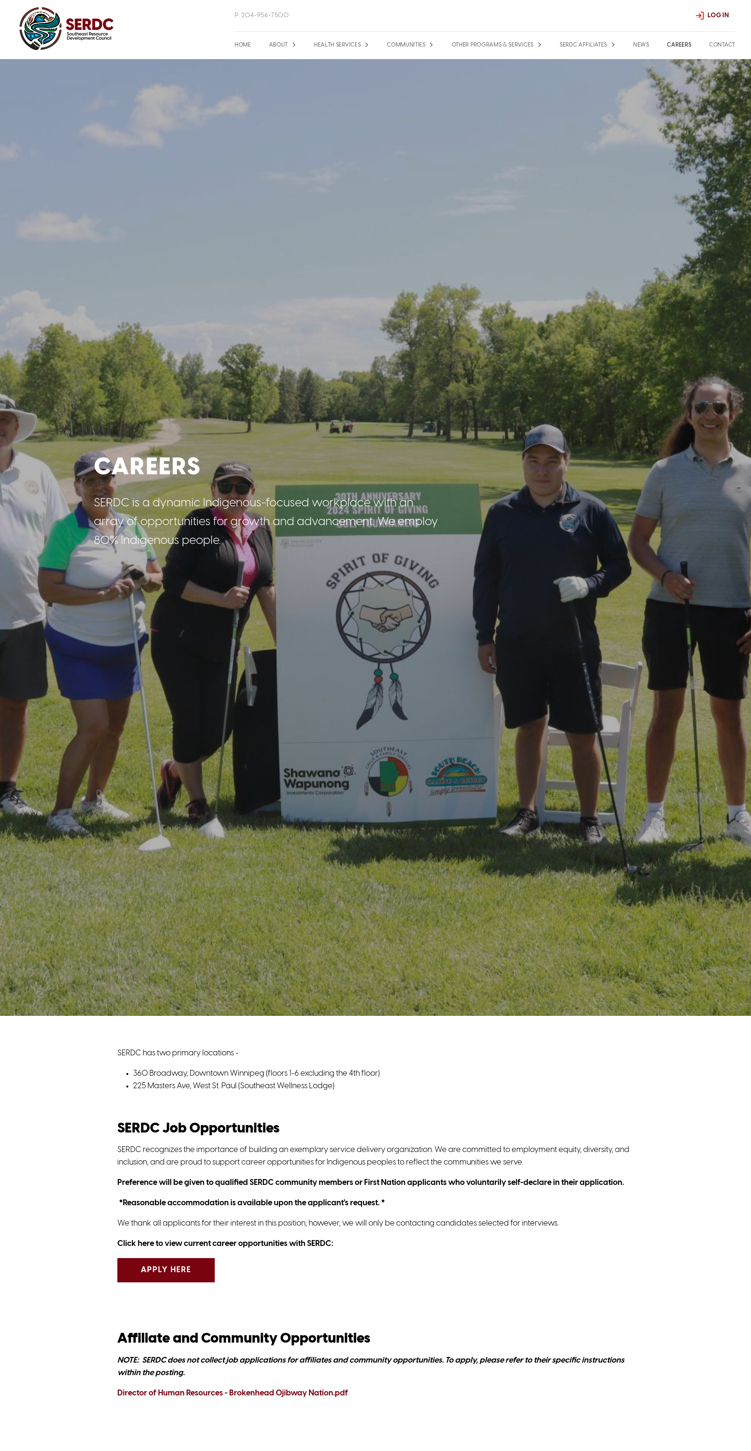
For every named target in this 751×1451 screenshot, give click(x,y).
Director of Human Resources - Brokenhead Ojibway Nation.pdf (232, 1393)
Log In (718, 15)
